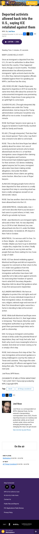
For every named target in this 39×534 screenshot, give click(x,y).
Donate (32, 3)
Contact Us (7, 499)
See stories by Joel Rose (22, 430)
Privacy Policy (8, 512)
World (10, 389)
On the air (19, 446)
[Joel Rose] (6, 407)
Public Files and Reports (11, 504)
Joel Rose (11, 31)
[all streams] (36, 531)
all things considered (24, 389)
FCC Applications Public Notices (14, 508)
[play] (3, 531)
